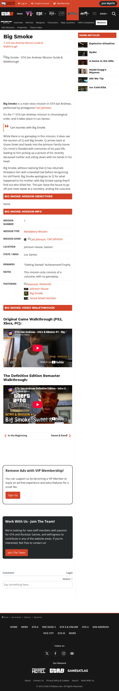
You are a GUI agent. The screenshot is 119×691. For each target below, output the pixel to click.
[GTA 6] (29, 13)
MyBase (5, 3)
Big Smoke (36, 293)
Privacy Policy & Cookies (57, 680)
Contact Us (38, 680)
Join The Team (16, 552)
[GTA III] (94, 13)
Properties (22, 27)
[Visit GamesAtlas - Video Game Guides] (77, 670)
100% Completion (85, 22)
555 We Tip (96, 78)
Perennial (45, 284)
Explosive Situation (102, 43)
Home (13, 627)
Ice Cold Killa (97, 87)
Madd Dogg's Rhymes (97, 71)
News (20, 13)
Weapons (40, 22)
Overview (18, 22)
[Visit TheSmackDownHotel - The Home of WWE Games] (39, 670)
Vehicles (29, 22)
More (103, 13)
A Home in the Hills (101, 61)
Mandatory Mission (35, 231)
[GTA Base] (7, 14)
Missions (101, 22)
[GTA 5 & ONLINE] (52, 13)
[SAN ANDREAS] (72, 13)
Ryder (93, 52)
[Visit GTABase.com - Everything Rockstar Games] (57, 670)
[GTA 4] (61, 13)
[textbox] (37, 585)
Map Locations (68, 22)
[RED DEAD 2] (41, 13)
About (28, 680)
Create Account (41, 3)
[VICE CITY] (84, 13)
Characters (53, 22)
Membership (63, 3)
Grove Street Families (43, 298)
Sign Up (13, 495)
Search (75, 680)
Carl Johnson (43, 108)
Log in (24, 3)
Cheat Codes (36, 27)
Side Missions (8, 27)
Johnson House (39, 288)
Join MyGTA (108, 3)
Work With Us (87, 680)
